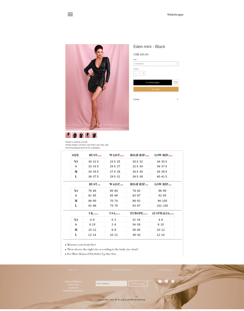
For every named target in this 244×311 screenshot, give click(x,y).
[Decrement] (135, 74)
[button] (174, 14)
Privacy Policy (73, 287)
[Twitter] (166, 284)
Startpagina (70, 35)
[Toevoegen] (176, 83)
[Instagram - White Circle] (172, 284)
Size (135, 60)
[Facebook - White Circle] (159, 284)
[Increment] (143, 74)
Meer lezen (70, 151)
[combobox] (156, 64)
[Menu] (70, 14)
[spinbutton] (139, 74)
